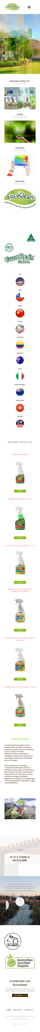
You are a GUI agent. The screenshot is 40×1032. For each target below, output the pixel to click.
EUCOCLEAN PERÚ (20, 84)
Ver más (20, 123)
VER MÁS (20, 89)
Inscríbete (19, 995)
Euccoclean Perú (20, 117)
